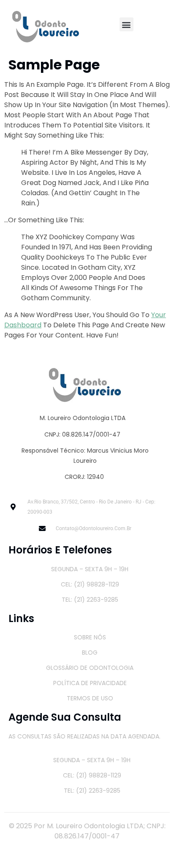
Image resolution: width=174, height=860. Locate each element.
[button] (126, 24)
